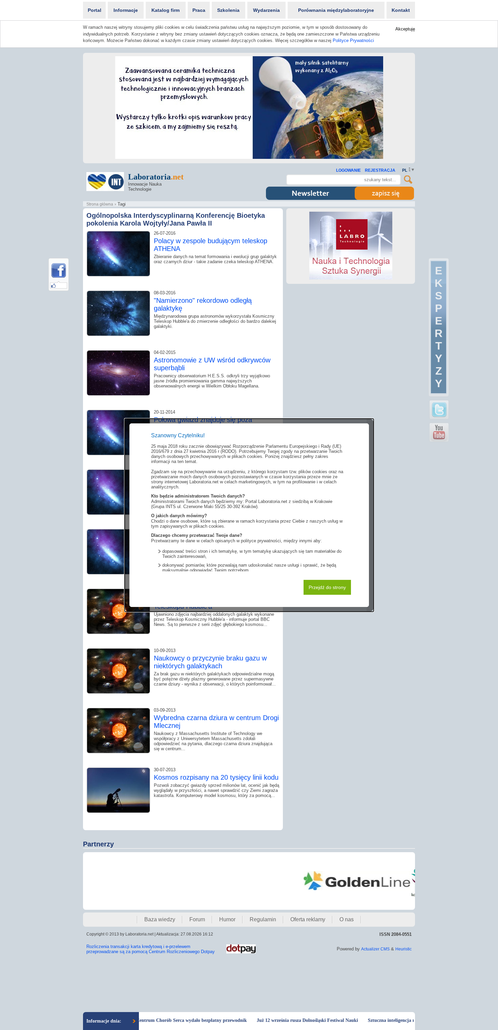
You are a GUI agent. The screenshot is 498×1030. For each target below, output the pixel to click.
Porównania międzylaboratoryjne (336, 10)
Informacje (125, 10)
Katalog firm (165, 10)
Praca (198, 10)
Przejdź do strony (327, 587)
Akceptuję (405, 28)
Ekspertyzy (438, 327)
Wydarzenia (266, 10)
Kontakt (401, 10)
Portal (94, 10)
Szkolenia (228, 10)
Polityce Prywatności (353, 40)
